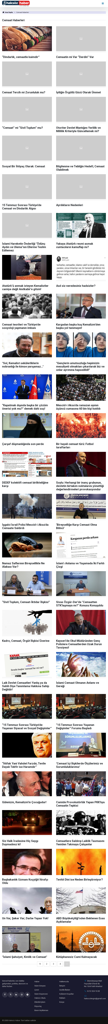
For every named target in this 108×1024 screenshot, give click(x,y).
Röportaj (37, 1006)
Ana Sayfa (9, 12)
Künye (61, 1002)
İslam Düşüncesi (41, 994)
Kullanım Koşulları (66, 994)
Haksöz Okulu (40, 998)
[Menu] (103, 3)
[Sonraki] (67, 964)
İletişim (62, 986)
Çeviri (36, 990)
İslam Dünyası (40, 986)
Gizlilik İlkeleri (64, 990)
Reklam (62, 998)
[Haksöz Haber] (16, 3)
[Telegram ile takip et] (27, 994)
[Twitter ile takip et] (10, 994)
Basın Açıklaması (41, 1010)
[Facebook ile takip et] (5, 994)
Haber (36, 981)
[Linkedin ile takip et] (16, 994)
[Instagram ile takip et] (22, 994)
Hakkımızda (64, 981)
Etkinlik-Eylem (39, 1002)
